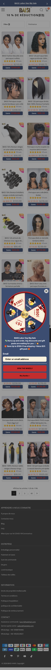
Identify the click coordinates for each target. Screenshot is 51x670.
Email (5, 353)
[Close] (46, 291)
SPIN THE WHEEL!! (25, 368)
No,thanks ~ (25, 376)
